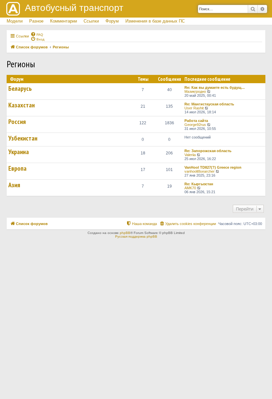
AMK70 (190, 188)
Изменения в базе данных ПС (155, 21)
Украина (18, 151)
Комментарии (63, 21)
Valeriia (190, 155)
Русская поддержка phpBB (136, 236)
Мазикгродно (195, 91)
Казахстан (21, 105)
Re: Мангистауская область (209, 104)
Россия (17, 121)
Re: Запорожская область (208, 151)
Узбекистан (22, 138)
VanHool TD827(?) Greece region (212, 167)
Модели (15, 21)
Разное (36, 21)
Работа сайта (196, 121)
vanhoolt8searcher (199, 171)
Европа (17, 168)
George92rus (195, 125)
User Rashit (194, 108)
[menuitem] (37, 34)
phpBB (125, 233)
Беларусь (20, 88)
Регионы (21, 64)
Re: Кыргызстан (198, 184)
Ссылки (91, 21)
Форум (112, 21)
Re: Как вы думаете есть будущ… (214, 87)
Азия (14, 185)
